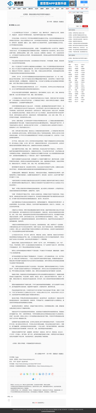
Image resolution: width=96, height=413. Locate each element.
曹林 (82, 66)
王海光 (83, 78)
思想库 (67, 8)
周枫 (76, 90)
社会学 (36, 8)
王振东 (76, 84)
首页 (10, 8)
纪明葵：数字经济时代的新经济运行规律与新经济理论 (81, 45)
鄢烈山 (70, 68)
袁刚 (76, 95)
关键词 (72, 8)
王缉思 (70, 82)
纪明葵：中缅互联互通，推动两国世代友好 (79, 51)
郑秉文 (70, 99)
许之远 (70, 95)
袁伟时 (70, 86)
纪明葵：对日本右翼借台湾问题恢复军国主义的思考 (81, 37)
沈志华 (76, 74)
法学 (14, 8)
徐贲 (70, 72)
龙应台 (70, 66)
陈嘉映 (83, 68)
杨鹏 (76, 80)
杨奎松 (76, 78)
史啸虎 (76, 86)
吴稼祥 (83, 93)
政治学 (24, 8)
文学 (52, 8)
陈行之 (76, 64)
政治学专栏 (25, 361)
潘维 (82, 97)
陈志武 (83, 70)
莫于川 (76, 99)
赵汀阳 (70, 76)
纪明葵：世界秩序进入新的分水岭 (76, 33)
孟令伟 (83, 88)
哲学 (62, 8)
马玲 (70, 84)
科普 (82, 8)
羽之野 (83, 99)
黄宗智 (70, 70)
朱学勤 (76, 97)
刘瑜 (82, 92)
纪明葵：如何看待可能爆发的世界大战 (77, 35)
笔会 (78, 8)
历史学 (57, 8)
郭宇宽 (76, 72)
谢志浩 (70, 101)
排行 (87, 8)
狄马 (82, 84)
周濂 (70, 80)
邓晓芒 (83, 80)
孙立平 (76, 101)
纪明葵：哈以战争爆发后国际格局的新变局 (79, 49)
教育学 (47, 8)
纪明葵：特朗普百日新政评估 (75, 41)
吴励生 (70, 97)
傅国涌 (76, 68)
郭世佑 (83, 82)
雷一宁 (70, 90)
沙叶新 (76, 92)
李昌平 (83, 76)
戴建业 (76, 76)
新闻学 (42, 8)
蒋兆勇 (83, 90)
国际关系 (30, 8)
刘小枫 (76, 88)
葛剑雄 (70, 93)
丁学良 (76, 66)
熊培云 (83, 86)
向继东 (83, 74)
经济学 (19, 8)
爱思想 (19, 4)
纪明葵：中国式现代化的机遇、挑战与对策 (79, 39)
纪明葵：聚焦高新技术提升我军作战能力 (78, 58)
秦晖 (70, 64)
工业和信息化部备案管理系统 (48, 411)
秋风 (70, 88)
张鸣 (70, 78)
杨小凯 (83, 95)
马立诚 (83, 72)
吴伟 (70, 92)
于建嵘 (76, 70)
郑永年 (83, 64)
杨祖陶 (70, 74)
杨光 (82, 101)
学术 (14, 361)
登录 (36, 403)
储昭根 (76, 93)
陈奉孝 (76, 82)
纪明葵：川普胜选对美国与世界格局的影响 (79, 43)
